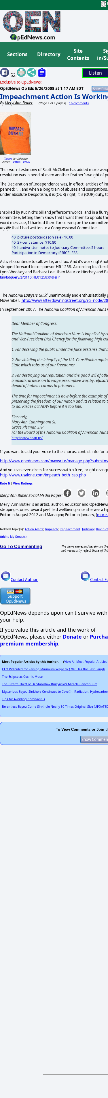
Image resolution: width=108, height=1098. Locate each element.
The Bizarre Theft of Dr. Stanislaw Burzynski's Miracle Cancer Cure (49, 684)
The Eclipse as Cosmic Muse (22, 677)
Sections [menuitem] (17, 54)
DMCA (26, 161)
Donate (72, 636)
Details (16, 161)
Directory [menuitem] (48, 54)
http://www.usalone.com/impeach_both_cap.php (43, 475)
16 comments (79, 103)
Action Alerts (34, 529)
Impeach (51, 529)
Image (8, 158)
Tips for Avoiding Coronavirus (23, 699)
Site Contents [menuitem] (78, 55)
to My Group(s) (13, 537)
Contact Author (24, 579)
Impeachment (70, 529)
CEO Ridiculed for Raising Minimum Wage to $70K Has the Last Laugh (53, 669)
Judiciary (88, 529)
